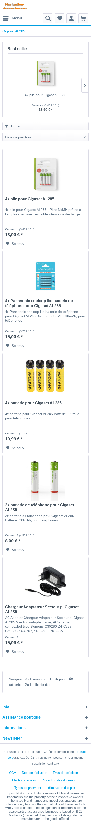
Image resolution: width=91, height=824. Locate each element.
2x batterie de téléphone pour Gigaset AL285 (39, 507)
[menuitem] (12, 18)
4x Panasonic (36, 679)
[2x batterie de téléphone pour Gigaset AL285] (45, 479)
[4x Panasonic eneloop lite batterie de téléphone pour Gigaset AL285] (45, 275)
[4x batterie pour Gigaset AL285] (45, 378)
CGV (12, 772)
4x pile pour (58, 679)
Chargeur (15, 679)
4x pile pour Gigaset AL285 (45, 95)
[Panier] (83, 18)
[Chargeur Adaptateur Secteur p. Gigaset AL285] (45, 581)
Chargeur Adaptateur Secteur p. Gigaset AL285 (42, 609)
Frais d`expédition (65, 772)
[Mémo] (59, 18)
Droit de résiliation (34, 772)
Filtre (15, 126)
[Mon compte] (71, 18)
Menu (17, 18)
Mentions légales (24, 780)
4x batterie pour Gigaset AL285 (33, 403)
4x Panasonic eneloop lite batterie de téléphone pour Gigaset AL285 (39, 303)
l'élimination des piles (62, 788)
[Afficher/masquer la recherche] (47, 18)
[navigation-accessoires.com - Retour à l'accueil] (15, 6)
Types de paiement (27, 788)
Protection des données (58, 780)
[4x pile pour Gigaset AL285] (45, 73)
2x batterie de (37, 685)
